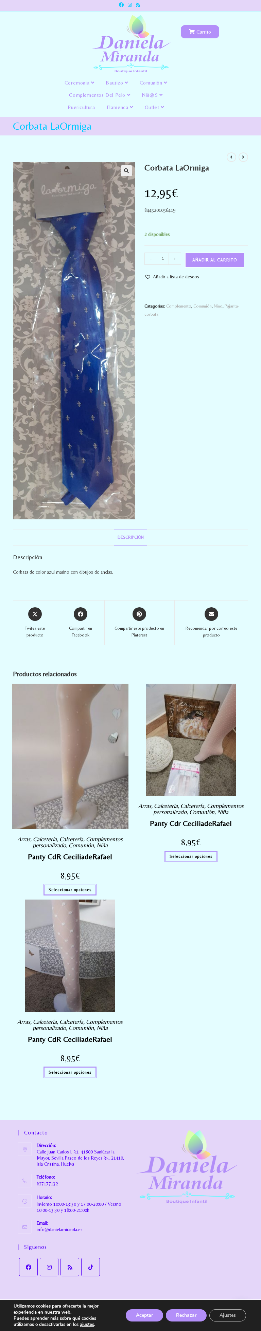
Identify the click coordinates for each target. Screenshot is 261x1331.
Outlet (153, 107)
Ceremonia (78, 83)
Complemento (178, 306)
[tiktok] (90, 1267)
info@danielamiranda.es (60, 1229)
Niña (102, 845)
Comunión (152, 83)
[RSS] (69, 1267)
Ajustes (228, 1315)
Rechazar (186, 1315)
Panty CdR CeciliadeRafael (70, 856)
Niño (218, 306)
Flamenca (118, 107)
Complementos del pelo (98, 95)
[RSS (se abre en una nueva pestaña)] (138, 5)
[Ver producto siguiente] (243, 157)
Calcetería (45, 839)
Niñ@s (150, 95)
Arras (23, 839)
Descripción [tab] (131, 537)
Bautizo (115, 83)
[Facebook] (28, 1267)
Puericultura (81, 107)
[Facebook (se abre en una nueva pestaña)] (122, 5)
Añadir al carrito (214, 260)
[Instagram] (49, 1267)
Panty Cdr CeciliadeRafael (191, 823)
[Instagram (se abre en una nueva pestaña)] (130, 5)
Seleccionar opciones (70, 889)
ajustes (87, 1324)
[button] (126, 170)
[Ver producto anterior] (231, 157)
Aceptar (144, 1315)
